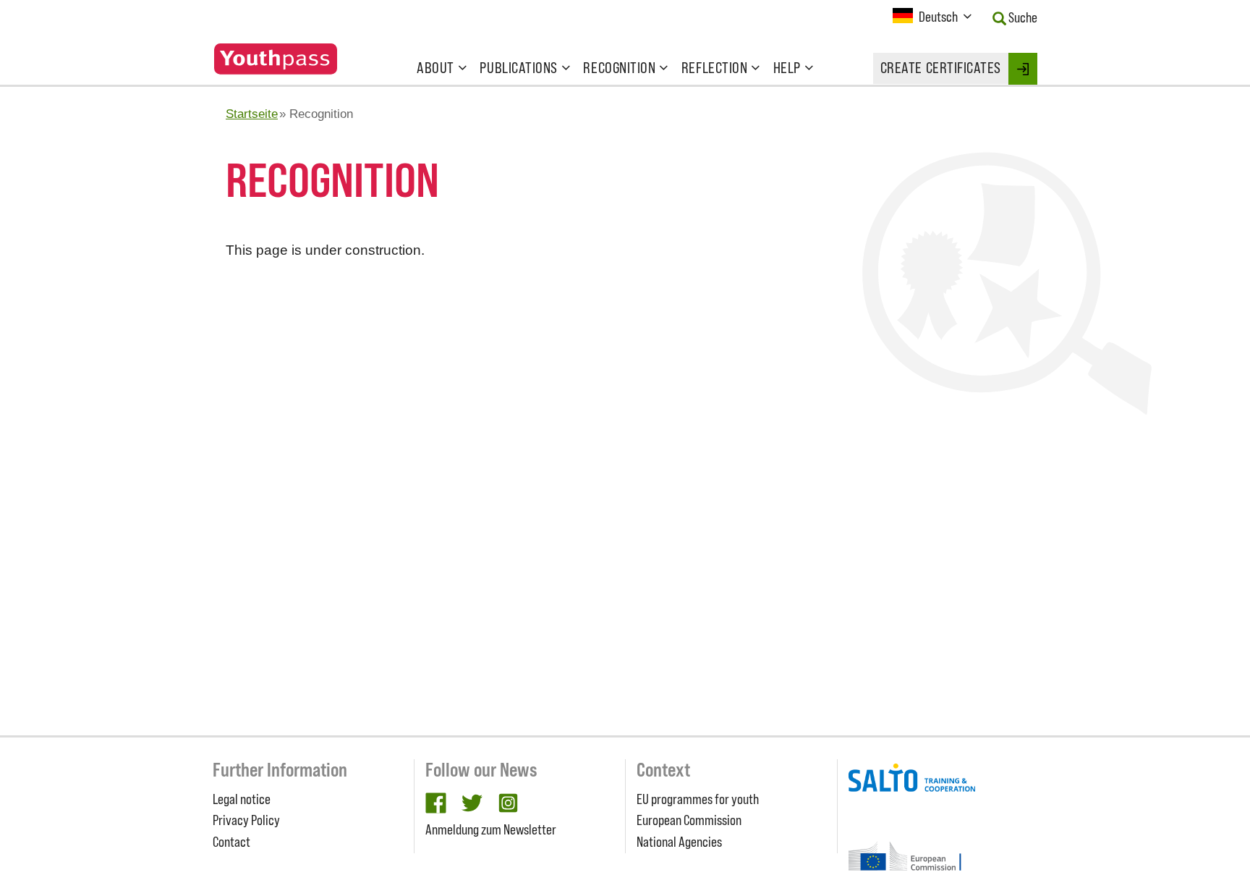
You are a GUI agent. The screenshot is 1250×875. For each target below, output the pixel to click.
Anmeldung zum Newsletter (490, 829)
